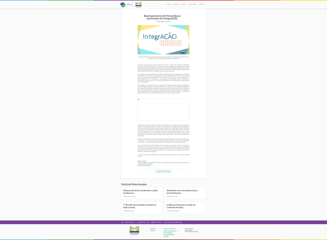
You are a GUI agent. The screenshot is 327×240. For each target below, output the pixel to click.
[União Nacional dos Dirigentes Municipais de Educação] (137, 4)
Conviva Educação (126, 3)
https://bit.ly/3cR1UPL (144, 165)
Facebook (153, 228)
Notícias (176, 4)
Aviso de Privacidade (169, 228)
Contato (201, 4)
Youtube (152, 230)
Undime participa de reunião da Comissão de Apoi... (181, 206)
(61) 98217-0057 (145, 222)
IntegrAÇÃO (160, 171)
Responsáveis (192, 4)
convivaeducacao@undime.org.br (172, 222)
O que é (183, 4)
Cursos (169, 4)
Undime (168, 171)
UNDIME (132, 227)
